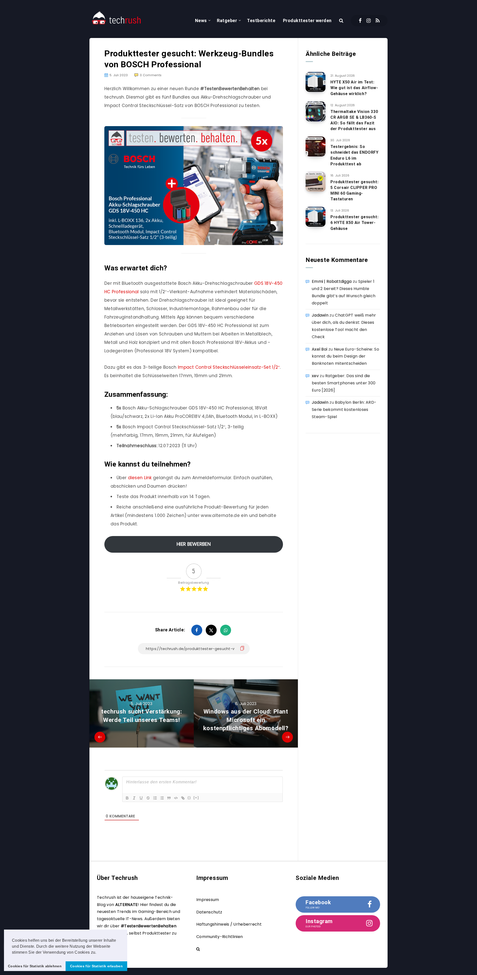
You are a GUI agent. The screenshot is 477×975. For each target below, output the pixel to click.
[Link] (182, 798)
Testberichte (261, 20)
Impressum (207, 900)
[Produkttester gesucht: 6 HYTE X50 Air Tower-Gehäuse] (315, 217)
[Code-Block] (175, 798)
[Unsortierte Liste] (162, 798)
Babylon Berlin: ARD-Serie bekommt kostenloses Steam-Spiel (344, 409)
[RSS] (378, 20)
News (201, 20)
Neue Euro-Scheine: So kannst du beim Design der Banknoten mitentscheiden (345, 356)
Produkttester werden (307, 20)
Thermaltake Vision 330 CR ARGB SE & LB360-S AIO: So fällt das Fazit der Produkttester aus (354, 120)
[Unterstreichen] (141, 798)
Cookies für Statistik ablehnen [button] (35, 966)
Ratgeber (227, 20)
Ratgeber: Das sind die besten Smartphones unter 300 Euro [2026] (343, 383)
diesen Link (140, 478)
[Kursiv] (134, 798)
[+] (196, 797)
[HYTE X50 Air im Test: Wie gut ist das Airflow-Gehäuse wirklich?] (315, 82)
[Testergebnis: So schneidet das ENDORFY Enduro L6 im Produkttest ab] (315, 146)
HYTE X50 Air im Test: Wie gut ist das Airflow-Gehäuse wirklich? (354, 88)
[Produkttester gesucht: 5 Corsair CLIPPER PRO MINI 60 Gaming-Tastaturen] (315, 182)
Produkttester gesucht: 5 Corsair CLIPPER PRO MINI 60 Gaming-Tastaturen (354, 191)
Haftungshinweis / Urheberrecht (229, 924)
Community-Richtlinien (219, 936)
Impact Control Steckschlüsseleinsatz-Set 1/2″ (229, 367)
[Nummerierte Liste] (155, 798)
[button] (98, 952)
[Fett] (127, 798)
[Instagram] (368, 20)
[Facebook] (360, 20)
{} (189, 797)
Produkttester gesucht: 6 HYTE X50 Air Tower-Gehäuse (354, 223)
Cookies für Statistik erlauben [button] (96, 966)
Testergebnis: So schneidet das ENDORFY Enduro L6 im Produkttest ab (354, 155)
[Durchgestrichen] (148, 798)
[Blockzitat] (168, 798)
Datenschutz (209, 912)
